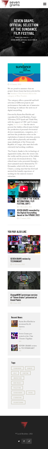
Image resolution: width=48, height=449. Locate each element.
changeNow (17, 368)
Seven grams (17, 393)
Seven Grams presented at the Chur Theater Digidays (26, 336)
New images (17, 383)
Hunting (25, 373)
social (30, 393)
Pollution (17, 388)
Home (17, 37)
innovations (17, 378)
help (15, 373)
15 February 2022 (19, 264)
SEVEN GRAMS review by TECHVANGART (20, 259)
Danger (29, 368)
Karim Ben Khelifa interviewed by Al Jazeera (27, 324)
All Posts (24, 37)
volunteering (18, 402)
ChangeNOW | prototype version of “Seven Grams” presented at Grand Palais (23, 297)
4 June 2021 (17, 303)
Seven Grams (19, 124)
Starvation (17, 397)
